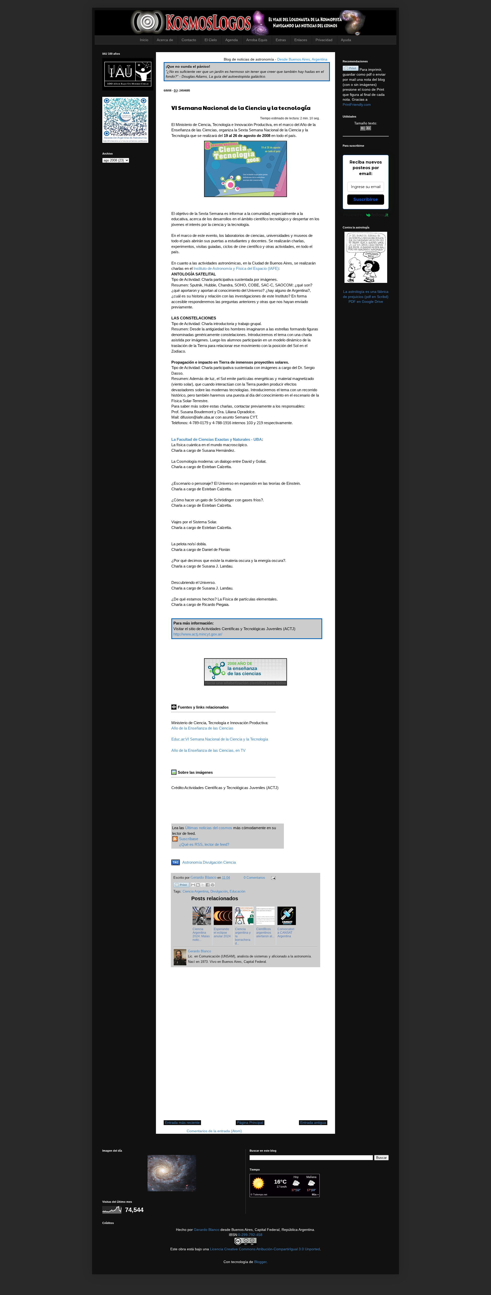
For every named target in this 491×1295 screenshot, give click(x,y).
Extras (281, 40)
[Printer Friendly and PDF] (181, 885)
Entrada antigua (313, 1122)
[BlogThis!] (197, 884)
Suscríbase (188, 839)
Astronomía (192, 862)
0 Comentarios (254, 878)
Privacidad (324, 40)
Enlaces (300, 40)
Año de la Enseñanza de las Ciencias (202, 728)
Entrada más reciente (182, 1122)
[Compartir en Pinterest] (212, 884)
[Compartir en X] (202, 884)
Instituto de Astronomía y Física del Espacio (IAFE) (236, 268)
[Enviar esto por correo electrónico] (193, 884)
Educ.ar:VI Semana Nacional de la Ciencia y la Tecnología (219, 739)
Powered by (353, 215)
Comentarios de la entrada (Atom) (214, 1131)
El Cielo (211, 40)
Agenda (231, 40)
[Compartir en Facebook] (207, 884)
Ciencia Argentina (195, 891)
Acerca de (165, 40)
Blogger (260, 1262)
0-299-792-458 (250, 1235)
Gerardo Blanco (206, 1230)
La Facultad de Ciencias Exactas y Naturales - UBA (216, 439)
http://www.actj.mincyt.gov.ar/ (197, 634)
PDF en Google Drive (366, 301)
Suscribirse (365, 199)
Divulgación (212, 862)
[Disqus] (245, 1046)
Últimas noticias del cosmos (208, 828)
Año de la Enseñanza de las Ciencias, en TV (208, 750)
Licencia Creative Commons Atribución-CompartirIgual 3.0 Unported (265, 1249)
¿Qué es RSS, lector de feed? (204, 844)
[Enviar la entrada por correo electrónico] (273, 878)
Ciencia (229, 862)
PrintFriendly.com (357, 104)
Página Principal (250, 1122)
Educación (237, 891)
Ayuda (346, 40)
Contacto (189, 40)
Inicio (144, 40)
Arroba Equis (256, 40)
